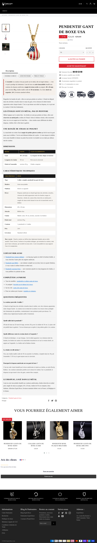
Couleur (62, 48)
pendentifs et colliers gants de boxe (27, 281)
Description (10, 71)
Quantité (89, 48)
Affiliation (5, 530)
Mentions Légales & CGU (10, 522)
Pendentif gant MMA (11, 263)
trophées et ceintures (30, 291)
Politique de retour (7, 519)
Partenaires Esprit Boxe (28, 516)
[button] (66, 40)
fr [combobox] (23, 460)
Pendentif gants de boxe (15, 398)
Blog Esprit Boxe (26, 513)
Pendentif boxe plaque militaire (14, 257)
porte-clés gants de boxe (20, 288)
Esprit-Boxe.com (10, 541)
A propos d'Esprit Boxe (28, 519)
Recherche (5, 516)
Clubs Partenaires (7, 513)
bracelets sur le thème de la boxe (23, 284)
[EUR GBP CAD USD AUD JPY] (81, 4)
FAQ (3, 533)
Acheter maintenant (76, 66)
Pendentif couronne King (13, 269)
